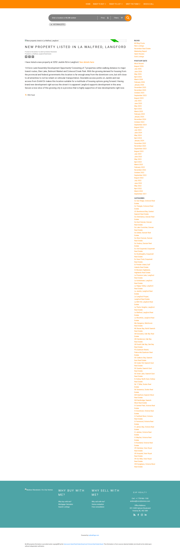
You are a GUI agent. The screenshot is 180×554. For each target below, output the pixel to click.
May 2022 (138, 186)
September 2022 (140, 175)
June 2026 (138, 72)
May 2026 (138, 74)
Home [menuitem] (88, 4)
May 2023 (138, 159)
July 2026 (137, 69)
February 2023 (139, 167)
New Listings (139, 46)
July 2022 (137, 181)
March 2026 (138, 79)
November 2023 (140, 146)
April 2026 (138, 77)
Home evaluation (98, 504)
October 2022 (139, 173)
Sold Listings (139, 57)
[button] (134, 515)
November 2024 (140, 119)
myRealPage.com (94, 535)
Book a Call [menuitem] (149, 4)
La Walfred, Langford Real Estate (41, 54)
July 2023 (137, 154)
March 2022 (138, 191)
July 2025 (137, 101)
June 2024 (138, 133)
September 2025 (140, 95)
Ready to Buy (98, 4)
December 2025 (140, 87)
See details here (86, 62)
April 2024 (138, 138)
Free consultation (98, 507)
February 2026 (139, 82)
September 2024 (140, 125)
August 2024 (139, 127)
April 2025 (138, 109)
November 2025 (140, 90)
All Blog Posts (139, 43)
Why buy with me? (64, 502)
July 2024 (137, 130)
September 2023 (140, 149)
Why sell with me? (98, 502)
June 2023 (138, 157)
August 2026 (139, 66)
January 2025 (139, 117)
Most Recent (139, 64)
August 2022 (139, 178)
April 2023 (138, 162)
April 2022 (138, 189)
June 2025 (138, 103)
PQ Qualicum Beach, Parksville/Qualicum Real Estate (143, 352)
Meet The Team (132, 4)
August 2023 (139, 151)
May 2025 (138, 106)
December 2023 (140, 143)
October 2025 (139, 93)
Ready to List (115, 4)
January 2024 (139, 141)
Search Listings (64, 507)
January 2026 (139, 85)
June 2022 (138, 183)
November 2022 (140, 170)
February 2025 (139, 114)
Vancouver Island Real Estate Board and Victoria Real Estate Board (83, 544)
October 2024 (139, 122)
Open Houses (139, 54)
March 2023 (138, 165)
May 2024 (138, 135)
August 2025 (139, 98)
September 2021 (140, 194)
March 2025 (138, 111)
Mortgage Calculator (65, 504)
